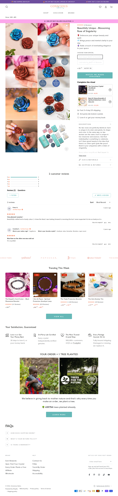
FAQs (34, 464)
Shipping (36, 470)
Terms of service (46, 488)
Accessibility (37, 473)
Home (7, 17)
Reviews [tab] (11, 190)
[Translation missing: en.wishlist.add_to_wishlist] (67, 25)
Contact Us (37, 461)
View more (82, 155)
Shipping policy (12, 491)
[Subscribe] (111, 461)
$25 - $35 (13, 17)
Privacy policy (34, 488)
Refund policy (24, 488)
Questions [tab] (21, 190)
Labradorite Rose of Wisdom (90, 62)
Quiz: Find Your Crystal (14, 464)
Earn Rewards (11, 461)
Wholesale (9, 473)
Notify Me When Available (95, 75)
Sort (92, 202)
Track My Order (38, 467)
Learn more (59, 414)
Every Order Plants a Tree (15, 467)
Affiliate (8, 470)
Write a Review (103, 195)
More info (91, 90)
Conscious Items (16, 486)
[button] (6, 7)
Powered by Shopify (11, 489)
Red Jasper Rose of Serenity (90, 57)
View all (59, 316)
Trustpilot (77, 343)
